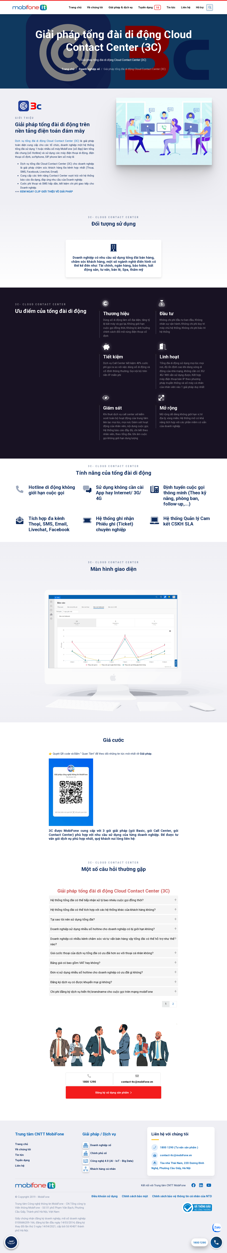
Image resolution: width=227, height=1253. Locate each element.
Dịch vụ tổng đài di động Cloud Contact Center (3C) (47, 141)
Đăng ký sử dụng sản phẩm (112, 1092)
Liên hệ (185, 7)
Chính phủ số (98, 1153)
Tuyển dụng (148, 7)
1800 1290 (89, 1081)
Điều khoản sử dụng (105, 1196)
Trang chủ (75, 7)
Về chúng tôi (95, 7)
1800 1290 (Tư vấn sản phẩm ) (178, 1147)
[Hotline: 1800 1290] (216, 1242)
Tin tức (171, 7)
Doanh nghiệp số (89, 69)
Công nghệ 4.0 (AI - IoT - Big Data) (111, 1161)
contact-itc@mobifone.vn (137, 1081)
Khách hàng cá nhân (103, 1168)
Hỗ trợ (200, 7)
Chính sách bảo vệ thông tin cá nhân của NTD (182, 1196)
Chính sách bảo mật (135, 1196)
